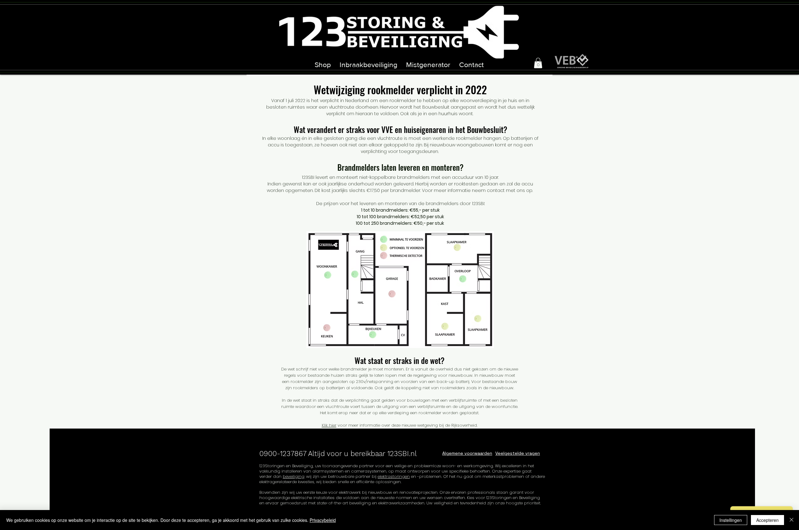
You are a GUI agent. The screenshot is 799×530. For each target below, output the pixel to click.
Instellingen (730, 520)
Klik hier (329, 425)
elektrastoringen (394, 476)
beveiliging (293, 476)
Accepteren (767, 520)
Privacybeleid (323, 520)
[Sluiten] (791, 520)
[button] (538, 63)
